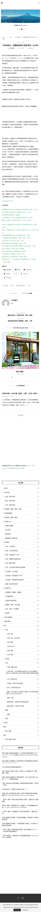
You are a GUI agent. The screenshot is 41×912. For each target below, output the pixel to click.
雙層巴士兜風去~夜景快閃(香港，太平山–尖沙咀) (16, 220)
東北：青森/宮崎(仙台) (23, 687)
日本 (22, 663)
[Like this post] (23, 293)
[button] (3, 354)
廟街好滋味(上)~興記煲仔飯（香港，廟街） (15, 256)
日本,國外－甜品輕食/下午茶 (22, 575)
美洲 (21, 735)
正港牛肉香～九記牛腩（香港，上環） (13, 240)
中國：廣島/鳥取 (23, 667)
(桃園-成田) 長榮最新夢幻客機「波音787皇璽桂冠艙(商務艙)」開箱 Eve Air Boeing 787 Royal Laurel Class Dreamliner (20, 794)
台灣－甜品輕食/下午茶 (22, 555)
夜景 (12, 285)
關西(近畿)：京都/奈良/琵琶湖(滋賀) (23, 702)
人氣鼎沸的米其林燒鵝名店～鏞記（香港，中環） (16, 238)
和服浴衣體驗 (22, 526)
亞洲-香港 (5, 285)
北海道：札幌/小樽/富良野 (23, 683)
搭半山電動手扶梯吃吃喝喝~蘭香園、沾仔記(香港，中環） (19, 246)
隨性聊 (22, 613)
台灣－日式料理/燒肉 (22, 551)
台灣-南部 (23, 642)
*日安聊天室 (21, 588)
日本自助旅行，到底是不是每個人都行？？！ (15, 789)
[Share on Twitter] (27, 293)
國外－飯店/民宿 (22, 501)
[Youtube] (21, 29)
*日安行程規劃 (21, 617)
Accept (17, 910)
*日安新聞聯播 (21, 513)
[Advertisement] (20, 864)
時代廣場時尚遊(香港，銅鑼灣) (11, 215)
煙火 (29, 285)
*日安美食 (21, 542)
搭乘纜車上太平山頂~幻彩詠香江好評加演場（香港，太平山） (20, 209)
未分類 (21, 722)
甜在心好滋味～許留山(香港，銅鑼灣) (13, 248)
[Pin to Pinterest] (29, 293)
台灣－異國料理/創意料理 (22, 559)
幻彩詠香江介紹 (8, 201)
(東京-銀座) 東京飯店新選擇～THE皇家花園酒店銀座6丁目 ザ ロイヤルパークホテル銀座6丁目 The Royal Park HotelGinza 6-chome (20, 755)
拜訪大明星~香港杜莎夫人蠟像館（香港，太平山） (17, 212)
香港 (22, 718)
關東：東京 (23, 698)
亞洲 (10, 37)
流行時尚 (22, 530)
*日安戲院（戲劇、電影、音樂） (21, 509)
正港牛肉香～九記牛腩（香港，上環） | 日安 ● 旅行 (19, 393)
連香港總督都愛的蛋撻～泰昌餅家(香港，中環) (16, 235)
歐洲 (21, 727)
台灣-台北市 (23, 646)
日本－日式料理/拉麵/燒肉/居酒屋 (22, 567)
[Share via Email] (31, 293)
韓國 (22, 710)
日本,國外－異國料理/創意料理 (22, 580)
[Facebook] (18, 898)
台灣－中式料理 (22, 546)
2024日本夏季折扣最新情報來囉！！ (12, 767)
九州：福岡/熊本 (23, 679)
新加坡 (22, 659)
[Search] (39, 3)
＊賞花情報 (21, 621)
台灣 (22, 630)
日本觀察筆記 (22, 596)
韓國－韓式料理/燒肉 (22, 584)
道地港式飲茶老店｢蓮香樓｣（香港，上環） (14, 243)
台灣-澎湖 (23, 654)
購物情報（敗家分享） (22, 538)
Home (3, 37)
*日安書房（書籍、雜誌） (21, 517)
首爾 (23, 714)
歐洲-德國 (22, 731)
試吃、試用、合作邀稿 (22, 609)
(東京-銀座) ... (20, 372)
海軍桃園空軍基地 (20, 285)
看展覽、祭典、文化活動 (22, 605)
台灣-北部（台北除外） (23, 638)
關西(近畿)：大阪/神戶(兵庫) (23, 706)
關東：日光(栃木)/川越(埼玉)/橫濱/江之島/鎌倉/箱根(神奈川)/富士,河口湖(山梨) (22, 692)
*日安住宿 (21, 492)
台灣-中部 (23, 634)
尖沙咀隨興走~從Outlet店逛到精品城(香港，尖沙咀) (17, 217)
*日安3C (21, 488)
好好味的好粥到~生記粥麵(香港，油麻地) (14, 251)
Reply (37, 393)
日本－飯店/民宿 (22, 505)
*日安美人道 (21, 521)
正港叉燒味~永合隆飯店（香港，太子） (13, 254)
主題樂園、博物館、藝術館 (22, 592)
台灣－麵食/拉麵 (22, 563)
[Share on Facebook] (25, 293)
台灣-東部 (23, 650)
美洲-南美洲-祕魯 (22, 739)
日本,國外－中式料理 (22, 571)
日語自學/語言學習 (22, 600)
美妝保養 (22, 534)
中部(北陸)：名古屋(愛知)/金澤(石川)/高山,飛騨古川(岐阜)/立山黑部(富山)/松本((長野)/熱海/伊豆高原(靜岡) (22, 672)
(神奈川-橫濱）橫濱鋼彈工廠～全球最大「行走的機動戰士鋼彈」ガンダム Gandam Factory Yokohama (20, 806)
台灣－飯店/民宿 (22, 496)
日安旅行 (12, 48)
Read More (25, 910)
